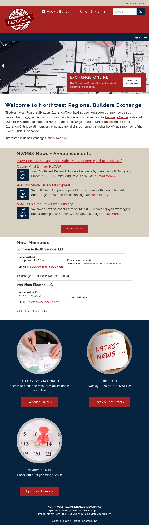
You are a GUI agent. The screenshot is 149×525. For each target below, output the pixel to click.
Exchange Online (116, 117)
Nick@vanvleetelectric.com (43, 302)
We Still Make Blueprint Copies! (43, 185)
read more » (107, 176)
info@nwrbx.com (101, 513)
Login (128, 3)
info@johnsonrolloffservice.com (45, 266)
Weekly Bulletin (58, 11)
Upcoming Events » (39, 491)
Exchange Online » (39, 402)
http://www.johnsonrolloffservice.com (100, 263)
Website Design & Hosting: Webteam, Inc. (75, 521)
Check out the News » (110, 402)
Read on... (62, 138)
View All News (74, 228)
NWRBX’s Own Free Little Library (45, 204)
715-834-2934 (93, 11)
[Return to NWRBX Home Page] (19, 19)
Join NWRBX (138, 3)
